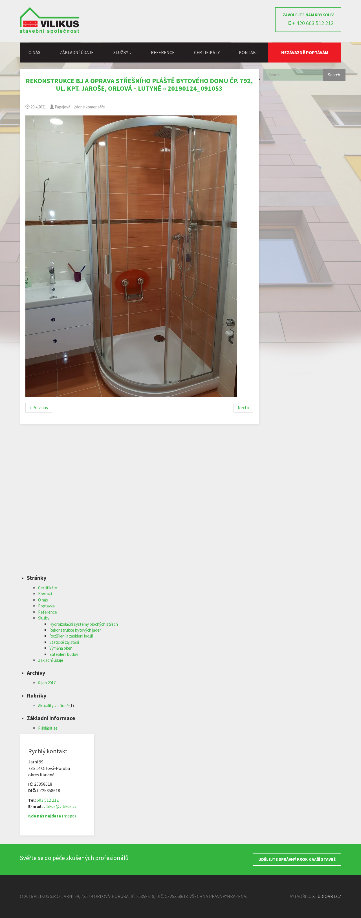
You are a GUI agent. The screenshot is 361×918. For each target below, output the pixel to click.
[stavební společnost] (49, 32)
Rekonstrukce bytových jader (75, 630)
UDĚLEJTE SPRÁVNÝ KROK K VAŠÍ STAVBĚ (297, 859)
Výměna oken (60, 648)
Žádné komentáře (89, 107)
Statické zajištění (64, 642)
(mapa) (52, 816)
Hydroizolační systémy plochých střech (83, 624)
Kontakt (249, 52)
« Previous (39, 407)
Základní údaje (77, 52)
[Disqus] (139, 503)
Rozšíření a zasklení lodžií (71, 636)
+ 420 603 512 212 (312, 22)
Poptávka (46, 606)
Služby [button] (121, 52)
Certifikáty (207, 52)
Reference (163, 52)
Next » (243, 407)
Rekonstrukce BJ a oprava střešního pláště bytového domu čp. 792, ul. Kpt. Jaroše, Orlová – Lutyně (139, 84)
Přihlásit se (48, 728)
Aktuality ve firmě (53, 705)
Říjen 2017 (47, 682)
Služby (43, 618)
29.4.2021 (38, 107)
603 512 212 (48, 800)
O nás (34, 52)
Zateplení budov (63, 654)
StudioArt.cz (326, 896)
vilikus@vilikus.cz (60, 806)
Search (334, 74)
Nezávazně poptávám (304, 52)
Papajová (62, 107)
